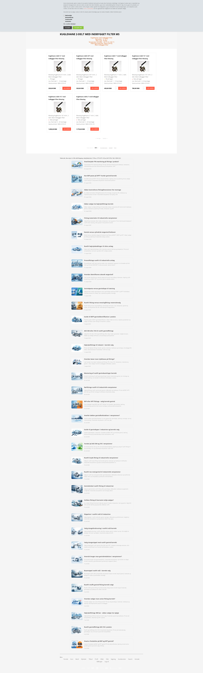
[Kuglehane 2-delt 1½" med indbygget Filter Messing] (60, 107)
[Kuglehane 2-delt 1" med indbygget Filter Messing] (115, 66)
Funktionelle (68, 19)
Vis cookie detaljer (69, 24)
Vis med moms (103, 148)
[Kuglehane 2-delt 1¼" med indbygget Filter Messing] (143, 66)
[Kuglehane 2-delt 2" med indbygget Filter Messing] (87, 107)
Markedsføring (69, 17)
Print (115, 148)
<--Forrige (98, 138)
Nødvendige (68, 15)
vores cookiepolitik (88, 8)
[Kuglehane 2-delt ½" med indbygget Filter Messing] (60, 66)
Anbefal (110, 148)
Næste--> (105, 138)
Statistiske (68, 21)
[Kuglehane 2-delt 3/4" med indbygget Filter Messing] (87, 66)
